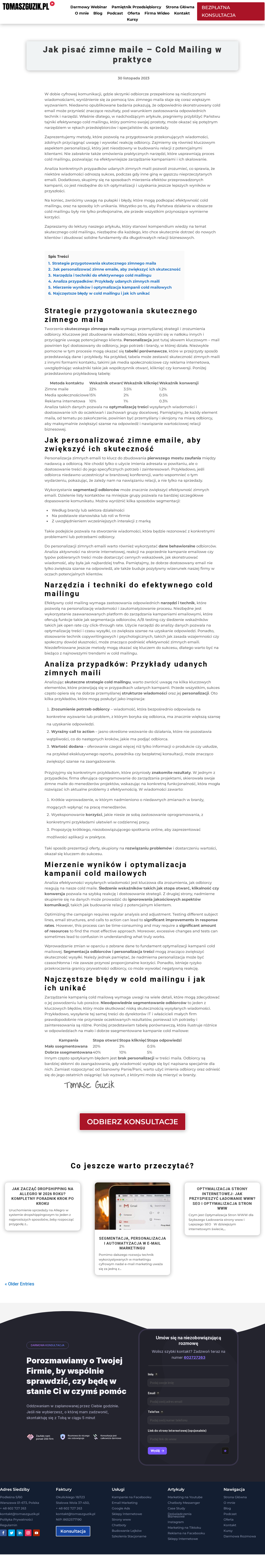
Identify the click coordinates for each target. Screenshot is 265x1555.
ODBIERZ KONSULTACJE (132, 1121)
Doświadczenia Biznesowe (180, 1515)
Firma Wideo (157, 14)
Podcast (115, 14)
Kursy (132, 20)
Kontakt (182, 14)
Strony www (121, 1519)
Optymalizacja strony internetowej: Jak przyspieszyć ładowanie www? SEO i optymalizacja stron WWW (222, 1198)
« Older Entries (19, 1283)
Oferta (134, 14)
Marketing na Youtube (185, 1497)
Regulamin (8, 1525)
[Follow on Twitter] (11, 1533)
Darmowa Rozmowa (240, 1536)
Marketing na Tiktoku (184, 1528)
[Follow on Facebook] (3, 1533)
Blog (97, 14)
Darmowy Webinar (88, 7)
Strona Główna (180, 7)
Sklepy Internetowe (127, 1514)
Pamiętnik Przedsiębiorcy (136, 7)
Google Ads (121, 1508)
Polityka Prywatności (16, 1519)
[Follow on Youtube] (36, 1533)
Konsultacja (73, 1531)
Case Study (176, 1508)
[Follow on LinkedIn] (20, 1533)
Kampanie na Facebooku (131, 1497)
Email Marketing (124, 1503)
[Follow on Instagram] (28, 1533)
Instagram (176, 1522)
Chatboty (119, 1525)
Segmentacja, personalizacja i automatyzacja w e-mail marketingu (132, 1243)
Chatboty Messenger (184, 1503)
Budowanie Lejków (127, 1531)
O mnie (82, 14)
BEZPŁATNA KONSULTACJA (219, 11)
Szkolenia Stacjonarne (129, 1536)
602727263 (194, 1357)
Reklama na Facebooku (186, 1533)
